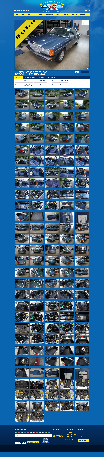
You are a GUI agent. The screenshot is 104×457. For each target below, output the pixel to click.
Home (34, 447)
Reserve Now (85, 72)
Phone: (71, 432)
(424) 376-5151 (71, 434)
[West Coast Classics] (52, 6)
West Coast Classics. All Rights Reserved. (63, 447)
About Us (42, 447)
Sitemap (51, 447)
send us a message (83, 440)
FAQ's (49, 447)
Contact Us (38, 447)
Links (46, 447)
